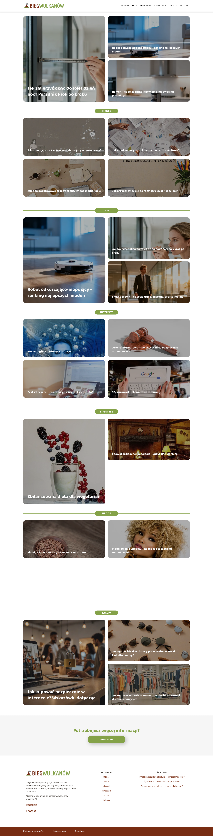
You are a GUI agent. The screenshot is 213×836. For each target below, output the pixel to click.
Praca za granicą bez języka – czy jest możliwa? (162, 777)
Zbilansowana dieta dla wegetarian (64, 497)
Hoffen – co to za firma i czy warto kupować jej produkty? (143, 93)
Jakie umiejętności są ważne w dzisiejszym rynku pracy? (64, 150)
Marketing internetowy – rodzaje (49, 351)
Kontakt (31, 811)
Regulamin (80, 831)
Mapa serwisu (59, 831)
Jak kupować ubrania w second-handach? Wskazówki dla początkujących (146, 697)
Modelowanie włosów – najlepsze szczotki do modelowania (142, 550)
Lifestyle (160, 6)
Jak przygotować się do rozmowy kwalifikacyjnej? (145, 191)
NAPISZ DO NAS (106, 739)
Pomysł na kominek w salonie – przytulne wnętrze (145, 454)
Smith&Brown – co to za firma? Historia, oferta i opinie (147, 297)
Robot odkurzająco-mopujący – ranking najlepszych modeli (146, 49)
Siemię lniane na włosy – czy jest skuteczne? (57, 552)
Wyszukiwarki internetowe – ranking (136, 392)
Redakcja (31, 805)
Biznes (125, 6)
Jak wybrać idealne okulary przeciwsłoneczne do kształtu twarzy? (144, 653)
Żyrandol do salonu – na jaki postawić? (162, 781)
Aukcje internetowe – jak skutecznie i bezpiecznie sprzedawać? (145, 349)
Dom (134, 6)
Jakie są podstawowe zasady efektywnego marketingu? (65, 191)
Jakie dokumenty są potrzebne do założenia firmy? (146, 150)
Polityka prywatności (33, 831)
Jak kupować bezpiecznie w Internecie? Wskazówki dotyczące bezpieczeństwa (63, 695)
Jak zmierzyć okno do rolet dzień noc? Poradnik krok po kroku (61, 91)
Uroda (173, 6)
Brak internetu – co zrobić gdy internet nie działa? (60, 392)
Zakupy (184, 6)
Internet (145, 6)
